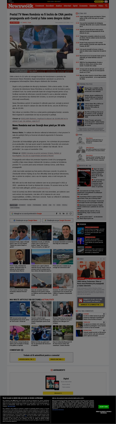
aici (26, 415)
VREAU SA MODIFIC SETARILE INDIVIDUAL (103, 412)
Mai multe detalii (11, 406)
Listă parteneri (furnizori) (58, 409)
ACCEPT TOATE (104, 406)
